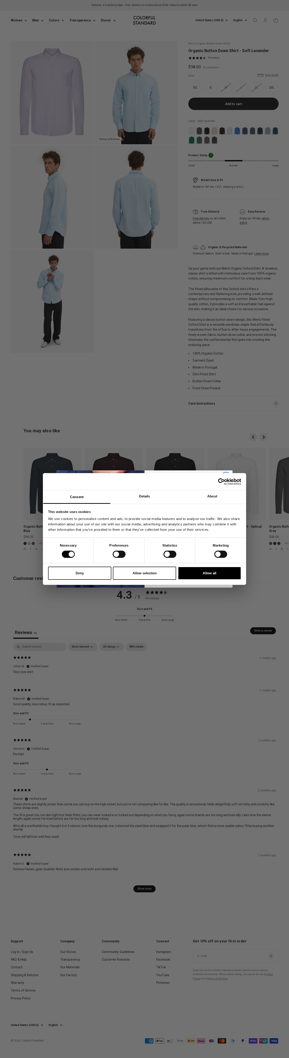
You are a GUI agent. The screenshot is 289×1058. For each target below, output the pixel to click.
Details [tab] (144, 496)
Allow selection (145, 573)
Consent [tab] (77, 497)
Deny (80, 573)
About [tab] (212, 496)
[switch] (119, 554)
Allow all (209, 573)
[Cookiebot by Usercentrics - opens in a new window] (221, 481)
